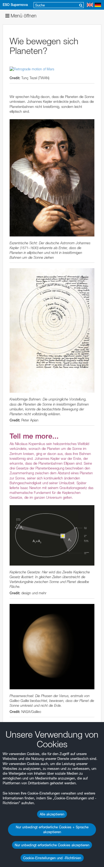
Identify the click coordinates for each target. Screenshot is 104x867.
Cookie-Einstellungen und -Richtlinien (52, 858)
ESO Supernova (15, 5)
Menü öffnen (23, 16)
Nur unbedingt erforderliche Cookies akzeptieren (52, 845)
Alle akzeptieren (52, 814)
